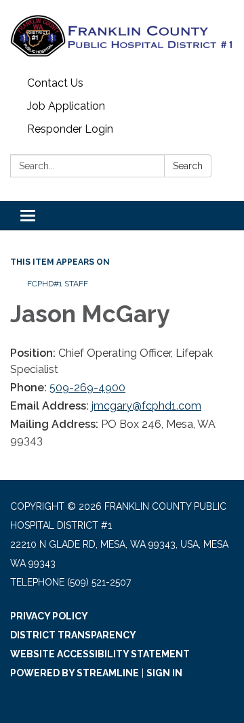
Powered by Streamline (74, 672)
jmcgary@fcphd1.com (146, 405)
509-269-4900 (87, 387)
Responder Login (70, 129)
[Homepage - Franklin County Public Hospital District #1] (122, 36)
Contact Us (55, 82)
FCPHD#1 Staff (57, 283)
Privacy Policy (49, 616)
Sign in (164, 672)
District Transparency (73, 635)
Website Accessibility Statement (100, 654)
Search (188, 165)
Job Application (66, 106)
